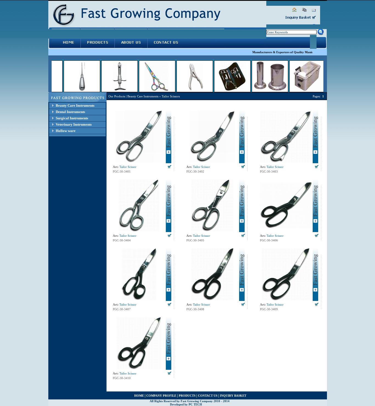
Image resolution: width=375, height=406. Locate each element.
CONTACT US (207, 395)
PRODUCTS (187, 395)
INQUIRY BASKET (233, 395)
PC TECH (195, 404)
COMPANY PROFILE (161, 395)
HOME (139, 395)
